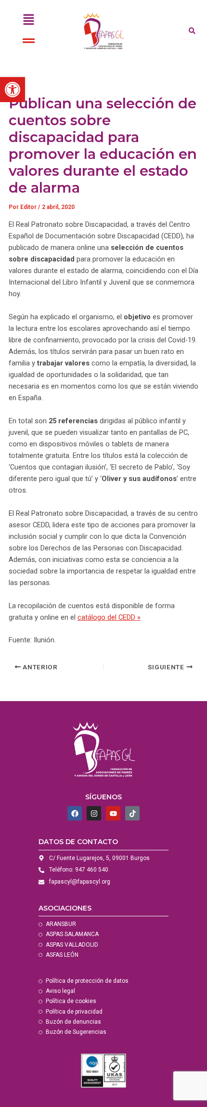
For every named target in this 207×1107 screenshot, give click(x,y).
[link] (12, 89)
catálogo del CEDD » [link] (109, 617)
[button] (28, 20)
